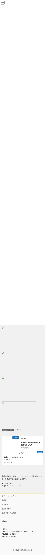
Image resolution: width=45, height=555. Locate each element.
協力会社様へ (6, 509)
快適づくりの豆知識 (9, 513)
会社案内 (5, 500)
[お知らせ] (3, 437)
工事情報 (18, 430)
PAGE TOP (41, 536)
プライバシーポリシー (10, 496)
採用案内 (5, 504)
